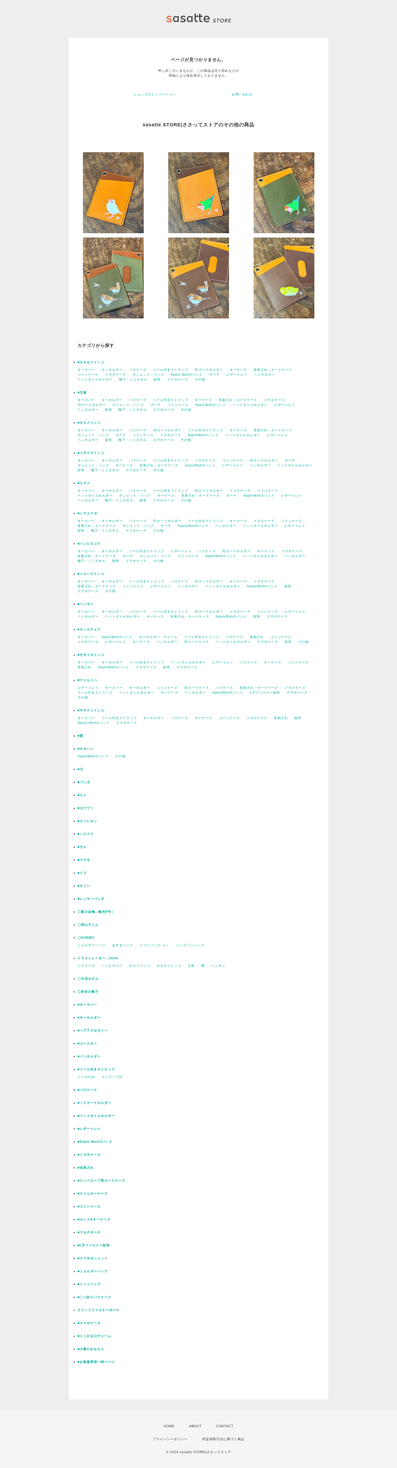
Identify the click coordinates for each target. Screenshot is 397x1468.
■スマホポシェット (93, 1258)
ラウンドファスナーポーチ (99, 1310)
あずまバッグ (122, 945)
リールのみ (86, 1077)
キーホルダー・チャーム (158, 637)
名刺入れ (257, 637)
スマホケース (177, 379)
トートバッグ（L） (155, 945)
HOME (169, 1426)
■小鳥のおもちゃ (91, 1349)
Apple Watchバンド (187, 375)
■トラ (82, 873)
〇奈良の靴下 (88, 992)
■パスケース (87, 1090)
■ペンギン (86, 604)
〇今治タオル (88, 979)
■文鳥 (82, 392)
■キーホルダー (89, 1017)
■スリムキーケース (93, 1193)
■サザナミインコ (91, 710)
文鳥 (191, 966)
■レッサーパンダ (91, 899)
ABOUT (195, 1426)
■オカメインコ (89, 423)
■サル (82, 847)
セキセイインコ (169, 966)
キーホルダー (112, 370)
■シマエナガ (87, 513)
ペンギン (218, 966)
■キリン (84, 886)
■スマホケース (89, 1323)
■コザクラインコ (91, 453)
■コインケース (89, 1206)
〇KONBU (86, 938)
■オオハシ (86, 749)
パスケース (138, 370)
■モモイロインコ (91, 655)
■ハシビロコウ (89, 543)
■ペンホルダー (89, 1056)
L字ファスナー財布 (265, 692)
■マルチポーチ (89, 1232)
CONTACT (224, 1426)
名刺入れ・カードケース (273, 370)
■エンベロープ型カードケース (101, 1180)
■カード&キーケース (94, 1219)
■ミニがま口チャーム (94, 1336)
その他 (200, 379)
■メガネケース (89, 1155)
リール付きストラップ (170, 370)
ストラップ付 (112, 1077)
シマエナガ (86, 966)
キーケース (238, 370)
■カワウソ (86, 808)
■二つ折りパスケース (94, 1297)
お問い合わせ (242, 94)
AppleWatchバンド (210, 405)
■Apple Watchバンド (95, 1142)
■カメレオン (87, 821)
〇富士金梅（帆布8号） (96, 912)
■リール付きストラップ (96, 1069)
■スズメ (84, 483)
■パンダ (84, 782)
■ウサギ (84, 860)
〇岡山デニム (88, 925)
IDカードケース (196, 642)
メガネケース (115, 375)
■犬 (80, 769)
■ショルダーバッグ (93, 1271)
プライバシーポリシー (170, 1439)
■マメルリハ (87, 680)
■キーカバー (87, 1004)
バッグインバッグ (190, 945)
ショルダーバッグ (92, 945)
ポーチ (214, 375)
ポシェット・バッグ (148, 375)
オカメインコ (139, 966)
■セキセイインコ (91, 362)
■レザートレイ (89, 1129)
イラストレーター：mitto (98, 958)
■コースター (87, 1043)
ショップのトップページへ (155, 94)
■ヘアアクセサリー (93, 1030)
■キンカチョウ (89, 629)
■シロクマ (86, 834)
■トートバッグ (89, 1284)
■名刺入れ (86, 1167)
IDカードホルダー (209, 370)
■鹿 (80, 736)
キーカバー (86, 370)
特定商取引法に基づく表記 (223, 1439)
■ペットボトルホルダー (96, 1116)
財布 (157, 379)
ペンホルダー (264, 375)
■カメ (82, 795)
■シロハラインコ (91, 574)
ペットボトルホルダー (95, 379)
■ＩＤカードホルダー (94, 1103)
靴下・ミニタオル (133, 379)
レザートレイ (236, 375)
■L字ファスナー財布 (94, 1245)
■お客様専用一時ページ (96, 1362)
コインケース (88, 375)
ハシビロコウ (112, 966)
